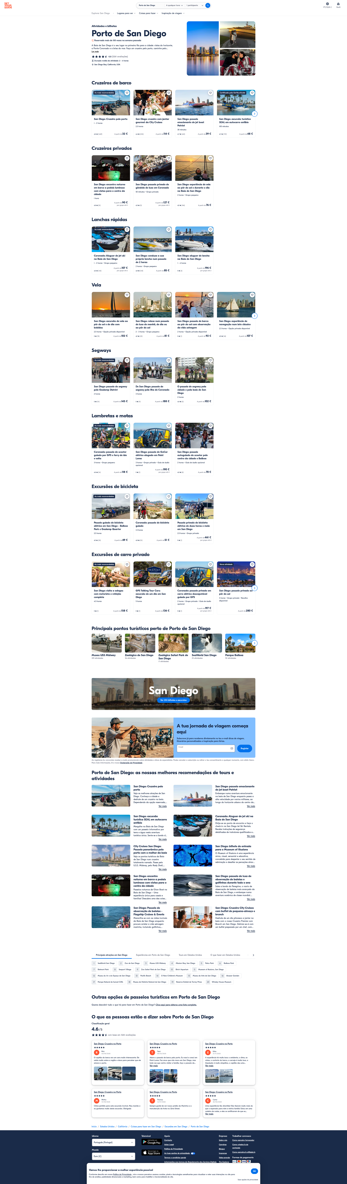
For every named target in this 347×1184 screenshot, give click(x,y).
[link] (111, 114)
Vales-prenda (224, 1157)
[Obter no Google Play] (152, 1142)
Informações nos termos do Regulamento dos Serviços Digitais (190, 1162)
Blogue (222, 1149)
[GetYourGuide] (8, 5)
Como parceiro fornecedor (243, 1140)
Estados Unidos (107, 1126)
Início (94, 1126)
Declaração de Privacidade (131, 763)
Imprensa (223, 1153)
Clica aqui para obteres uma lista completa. (176, 1005)
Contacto (168, 1140)
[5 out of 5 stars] (118, 1047)
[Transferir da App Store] (152, 1153)
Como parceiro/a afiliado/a (243, 1152)
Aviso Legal (169, 1144)
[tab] (112, 955)
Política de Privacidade (173, 1149)
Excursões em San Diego (176, 1126)
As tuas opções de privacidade (177, 1153)
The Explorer (224, 1162)
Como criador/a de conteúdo (240, 1146)
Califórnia (122, 1126)
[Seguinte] (255, 114)
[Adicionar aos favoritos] (127, 92)
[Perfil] (338, 4)
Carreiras (222, 1144)
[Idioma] (327, 4)
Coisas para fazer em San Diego (146, 1126)
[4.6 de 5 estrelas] (100, 56)
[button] (111, 114)
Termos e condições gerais (175, 1157)
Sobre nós (223, 1140)
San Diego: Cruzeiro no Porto (107, 1044)
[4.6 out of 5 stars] (100, 1035)
